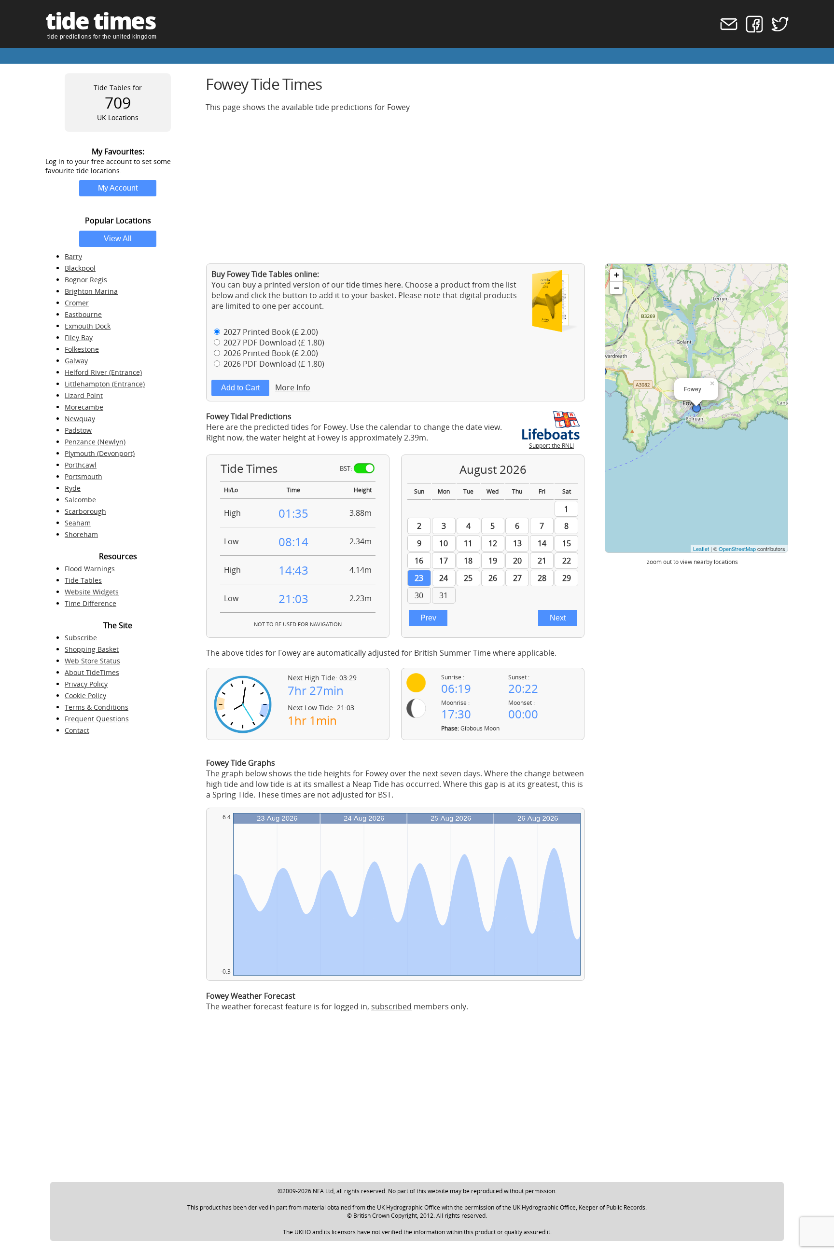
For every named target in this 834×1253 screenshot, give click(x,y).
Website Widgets (92, 591)
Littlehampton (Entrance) (105, 383)
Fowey (692, 389)
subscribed (391, 1006)
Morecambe (84, 407)
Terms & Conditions (96, 707)
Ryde (73, 488)
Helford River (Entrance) (103, 372)
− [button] (616, 288)
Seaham (78, 522)
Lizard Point (84, 395)
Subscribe (81, 637)
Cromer (77, 302)
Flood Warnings (90, 568)
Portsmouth (83, 476)
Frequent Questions (97, 718)
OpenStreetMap (737, 548)
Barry (73, 256)
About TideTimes (92, 672)
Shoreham (81, 534)
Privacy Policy (86, 683)
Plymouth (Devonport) (100, 453)
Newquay (80, 418)
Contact (77, 730)
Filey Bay (79, 337)
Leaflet (701, 548)
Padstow (78, 430)
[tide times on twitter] (777, 30)
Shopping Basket (92, 649)
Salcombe (80, 499)
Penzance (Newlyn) (95, 441)
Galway (76, 360)
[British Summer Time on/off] (364, 468)
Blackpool (80, 268)
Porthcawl (81, 464)
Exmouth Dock (88, 325)
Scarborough (85, 511)
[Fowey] (696, 408)
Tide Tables (83, 580)
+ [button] (616, 275)
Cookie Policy (85, 695)
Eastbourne (83, 314)
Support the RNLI (551, 445)
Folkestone (82, 349)
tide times (100, 20)
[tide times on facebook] (751, 30)
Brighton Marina (91, 291)
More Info (292, 387)
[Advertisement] (495, 187)
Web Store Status (92, 660)
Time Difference (90, 603)
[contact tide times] (725, 30)
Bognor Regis (86, 279)
